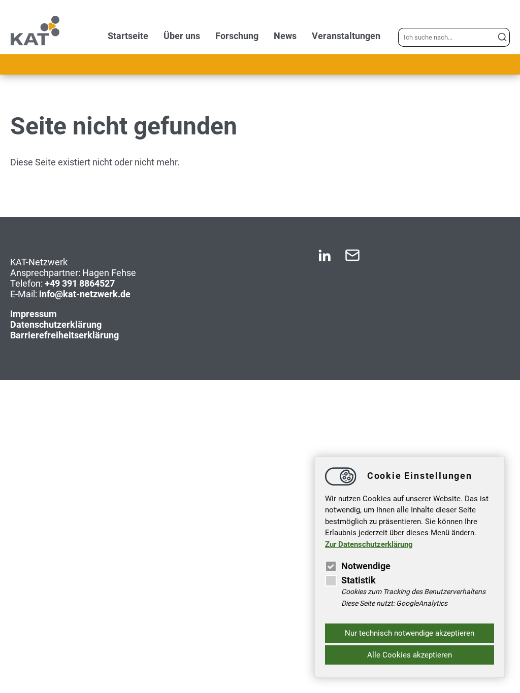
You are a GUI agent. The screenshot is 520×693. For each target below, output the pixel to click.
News (285, 35)
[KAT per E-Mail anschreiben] (352, 259)
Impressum (33, 313)
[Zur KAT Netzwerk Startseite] (35, 43)
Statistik (358, 580)
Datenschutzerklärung (56, 324)
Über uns (182, 35)
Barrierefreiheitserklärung (64, 335)
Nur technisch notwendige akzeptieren (409, 633)
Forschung (236, 35)
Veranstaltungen (346, 35)
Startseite (128, 35)
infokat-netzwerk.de (85, 294)
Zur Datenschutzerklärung (369, 544)
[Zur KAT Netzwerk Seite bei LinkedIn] (324, 259)
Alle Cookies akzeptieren (409, 655)
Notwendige (366, 566)
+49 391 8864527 (80, 283)
